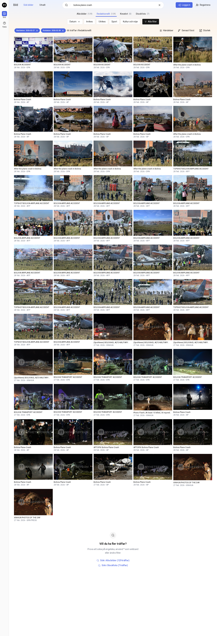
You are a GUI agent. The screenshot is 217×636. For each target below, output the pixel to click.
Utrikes (102, 21)
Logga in (186, 5)
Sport (114, 21)
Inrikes (89, 21)
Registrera (205, 5)
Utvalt (42, 5)
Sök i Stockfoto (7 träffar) (115, 565)
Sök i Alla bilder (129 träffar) (114, 560)
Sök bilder (28, 5)
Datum (73, 21)
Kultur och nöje (130, 21)
